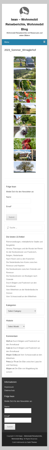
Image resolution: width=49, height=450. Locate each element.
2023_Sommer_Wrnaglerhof (20, 50)
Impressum (9, 387)
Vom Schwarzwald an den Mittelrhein (21, 296)
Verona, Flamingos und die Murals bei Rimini (24, 248)
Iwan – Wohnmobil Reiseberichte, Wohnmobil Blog (25, 24)
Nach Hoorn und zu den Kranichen (20, 259)
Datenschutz (9, 390)
